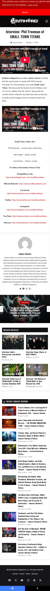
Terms (28, 574)
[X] (26, 288)
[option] (25, 309)
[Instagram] (29, 288)
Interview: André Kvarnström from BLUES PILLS (11, 354)
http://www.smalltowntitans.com (32, 184)
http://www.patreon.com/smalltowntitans (29, 223)
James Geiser (17, 42)
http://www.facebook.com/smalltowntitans (25, 193)
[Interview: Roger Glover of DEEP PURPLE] (37, 342)
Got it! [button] (25, 12)
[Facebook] (23, 288)
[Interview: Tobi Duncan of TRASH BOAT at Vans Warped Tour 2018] (37, 370)
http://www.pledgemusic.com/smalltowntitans (25, 177)
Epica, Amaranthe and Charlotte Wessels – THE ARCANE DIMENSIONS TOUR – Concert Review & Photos (32, 423)
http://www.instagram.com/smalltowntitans (25, 210)
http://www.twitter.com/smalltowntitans (28, 200)
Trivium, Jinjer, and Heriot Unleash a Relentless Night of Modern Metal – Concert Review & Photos (32, 435)
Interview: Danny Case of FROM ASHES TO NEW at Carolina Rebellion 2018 (11, 381)
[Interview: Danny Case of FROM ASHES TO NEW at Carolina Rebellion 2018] (13, 370)
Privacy (21, 574)
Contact (15, 574)
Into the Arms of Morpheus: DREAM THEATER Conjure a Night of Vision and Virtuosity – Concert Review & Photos (31, 532)
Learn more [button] (32, 5)
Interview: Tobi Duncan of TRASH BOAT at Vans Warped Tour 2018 (36, 381)
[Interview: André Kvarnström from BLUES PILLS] (13, 342)
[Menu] (47, 22)
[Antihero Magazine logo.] (24, 21)
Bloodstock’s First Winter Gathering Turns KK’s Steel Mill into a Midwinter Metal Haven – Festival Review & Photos (32, 449)
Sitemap (35, 574)
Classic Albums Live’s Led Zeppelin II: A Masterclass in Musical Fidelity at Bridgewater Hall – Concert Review (32, 410)
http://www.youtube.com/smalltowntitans (29, 216)
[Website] (20, 288)
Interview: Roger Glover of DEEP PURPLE (36, 353)
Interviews (25, 302)
